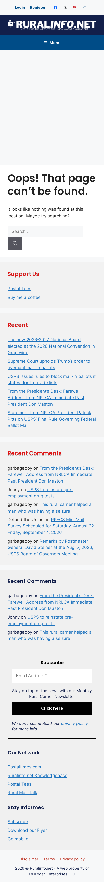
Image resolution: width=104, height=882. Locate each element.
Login (20, 7)
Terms (49, 859)
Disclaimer (28, 859)
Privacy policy (72, 859)
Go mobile (18, 838)
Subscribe (18, 821)
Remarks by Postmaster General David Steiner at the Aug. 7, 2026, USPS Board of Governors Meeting (50, 547)
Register (38, 7)
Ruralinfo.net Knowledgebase (37, 775)
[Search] (15, 243)
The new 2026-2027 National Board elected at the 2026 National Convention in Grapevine (51, 346)
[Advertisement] (52, 105)
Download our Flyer (27, 830)
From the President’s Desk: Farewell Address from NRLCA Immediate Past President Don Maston (46, 398)
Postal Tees (19, 288)
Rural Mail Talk (22, 792)
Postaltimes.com (24, 766)
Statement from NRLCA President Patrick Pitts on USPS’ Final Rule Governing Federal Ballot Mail (52, 419)
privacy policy (74, 723)
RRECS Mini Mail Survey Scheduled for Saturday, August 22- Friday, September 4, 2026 (52, 526)
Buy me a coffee (24, 297)
